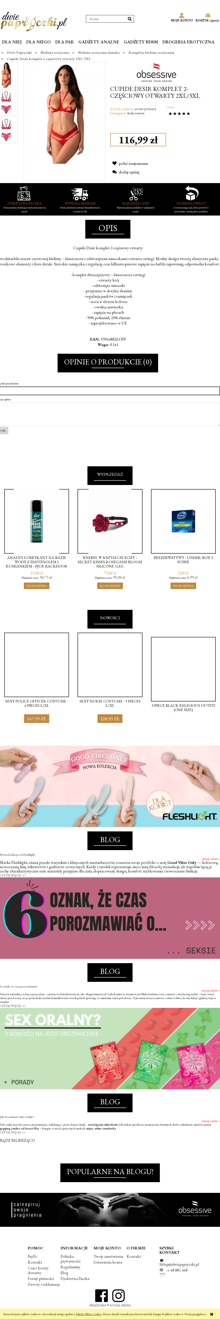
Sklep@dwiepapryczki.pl (179, 1264)
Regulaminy (70, 1267)
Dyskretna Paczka (75, 1278)
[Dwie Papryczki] (34, 20)
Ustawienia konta (107, 1262)
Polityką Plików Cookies (88, 1314)
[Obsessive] (158, 72)
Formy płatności (41, 1278)
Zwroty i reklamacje (44, 1284)
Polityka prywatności (70, 1259)
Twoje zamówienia (108, 1256)
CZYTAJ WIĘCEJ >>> (13, 875)
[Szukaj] (130, 18)
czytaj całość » (210, 859)
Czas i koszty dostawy (38, 1270)
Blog (64, 1272)
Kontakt (35, 1262)
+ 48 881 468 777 (173, 1272)
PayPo (32, 1256)
